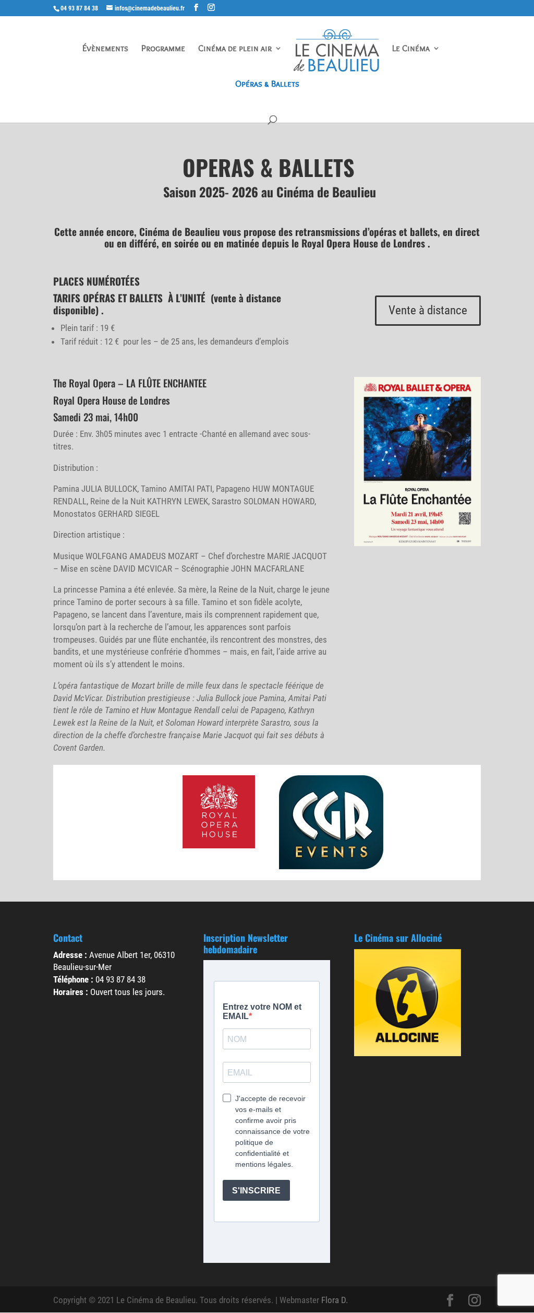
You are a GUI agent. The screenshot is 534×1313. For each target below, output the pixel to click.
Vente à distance (428, 310)
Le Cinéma (411, 48)
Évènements (105, 48)
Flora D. (334, 1300)
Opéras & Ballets (267, 84)
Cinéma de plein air (235, 48)
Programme (163, 48)
